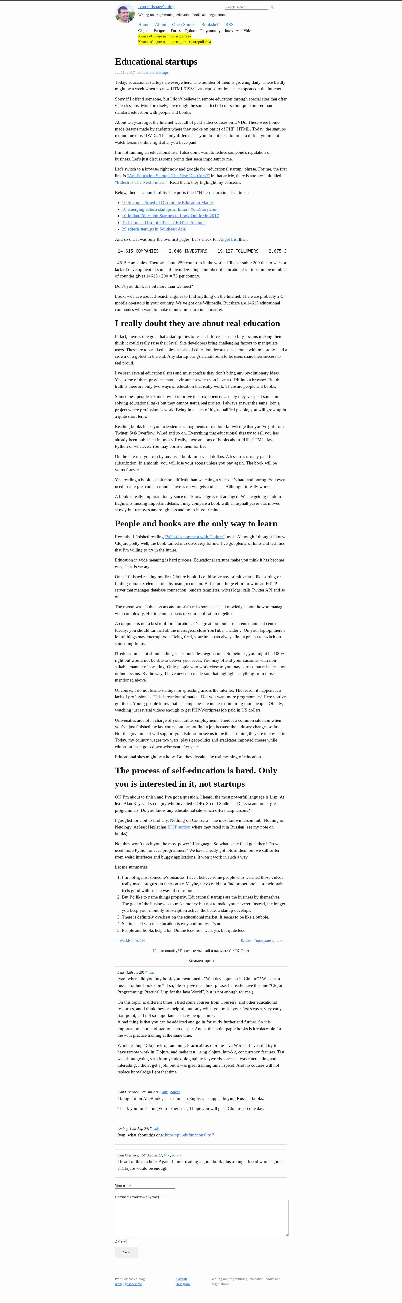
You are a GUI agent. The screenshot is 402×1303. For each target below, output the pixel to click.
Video (248, 31)
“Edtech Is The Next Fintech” (141, 182)
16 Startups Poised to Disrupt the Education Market (168, 202)
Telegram (183, 1284)
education (145, 72)
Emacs (176, 31)
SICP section (179, 827)
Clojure (143, 31)
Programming (210, 31)
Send (126, 1252)
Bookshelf (210, 24)
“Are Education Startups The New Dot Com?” (168, 175)
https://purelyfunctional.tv (188, 1135)
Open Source (183, 24)
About (160, 24)
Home (143, 24)
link (151, 972)
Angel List (228, 239)
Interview (232, 31)
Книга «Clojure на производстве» (164, 36)
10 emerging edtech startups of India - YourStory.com (170, 209)
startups (162, 72)
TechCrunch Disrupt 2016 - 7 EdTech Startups (163, 222)
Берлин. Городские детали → (264, 940)
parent (175, 1092)
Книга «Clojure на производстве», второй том (174, 42)
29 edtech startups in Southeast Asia (154, 229)
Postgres (160, 31)
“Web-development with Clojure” (194, 536)
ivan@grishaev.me (128, 1284)
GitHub (181, 1279)
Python (190, 31)
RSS (229, 24)
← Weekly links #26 (130, 940)
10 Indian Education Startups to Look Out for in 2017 (170, 215)
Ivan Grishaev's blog (156, 6)
